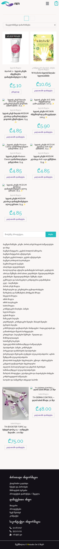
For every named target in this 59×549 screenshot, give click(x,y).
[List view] (32, 18)
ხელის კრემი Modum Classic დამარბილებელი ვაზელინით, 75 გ (15, 159)
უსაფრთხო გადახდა (19, 483)
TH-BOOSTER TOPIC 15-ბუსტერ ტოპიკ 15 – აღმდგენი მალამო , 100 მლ (15, 430)
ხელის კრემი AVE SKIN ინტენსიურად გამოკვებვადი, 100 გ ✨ (43, 114)
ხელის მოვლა (15, 68)
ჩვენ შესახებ (15, 512)
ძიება (50, 234)
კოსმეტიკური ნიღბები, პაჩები (43, 68)
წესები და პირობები (19, 487)
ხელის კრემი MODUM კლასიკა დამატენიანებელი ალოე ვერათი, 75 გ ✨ (15, 201)
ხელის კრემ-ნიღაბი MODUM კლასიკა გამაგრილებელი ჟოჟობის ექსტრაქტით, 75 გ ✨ (16, 117)
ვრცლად (15, 92)
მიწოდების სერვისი (18, 490)
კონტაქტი (14, 516)
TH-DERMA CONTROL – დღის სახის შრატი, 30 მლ (43, 398)
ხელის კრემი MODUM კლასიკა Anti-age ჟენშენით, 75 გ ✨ (43, 159)
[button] (47, 4)
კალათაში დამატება (43, 91)
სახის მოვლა (16, 423)
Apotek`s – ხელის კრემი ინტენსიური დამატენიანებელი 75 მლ (15, 74)
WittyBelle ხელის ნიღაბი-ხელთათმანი (43, 74)
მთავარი (13, 505)
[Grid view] (26, 18)
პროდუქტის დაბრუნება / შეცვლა (25, 494)
